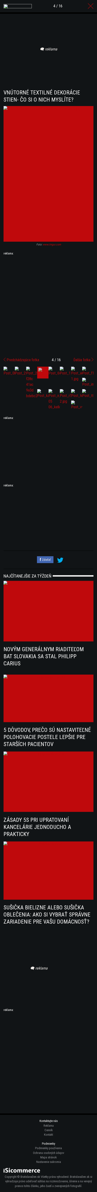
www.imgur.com (52, 244)
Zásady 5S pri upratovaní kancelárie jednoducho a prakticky (37, 827)
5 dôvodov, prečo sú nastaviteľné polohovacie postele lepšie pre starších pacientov (47, 737)
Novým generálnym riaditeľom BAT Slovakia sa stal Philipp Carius (44, 656)
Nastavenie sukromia (48, 1162)
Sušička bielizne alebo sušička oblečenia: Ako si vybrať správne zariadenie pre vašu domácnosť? (47, 914)
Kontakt (48, 1134)
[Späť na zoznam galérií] (90, 6)
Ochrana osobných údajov (48, 1153)
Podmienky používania (48, 1148)
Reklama (49, 1125)
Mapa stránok (48, 1157)
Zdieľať (46, 559)
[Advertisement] (48, 304)
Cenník (48, 1130)
